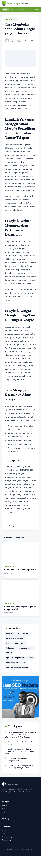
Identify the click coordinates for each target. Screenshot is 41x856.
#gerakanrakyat (12, 633)
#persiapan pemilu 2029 (15, 662)
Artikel (4, 809)
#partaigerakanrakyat (15, 638)
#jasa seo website (26, 648)
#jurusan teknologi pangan (17, 667)
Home (4, 830)
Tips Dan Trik (11, 19)
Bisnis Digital (6, 818)
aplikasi (4, 806)
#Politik (26, 633)
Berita (4, 812)
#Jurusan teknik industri (15, 643)
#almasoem (10, 648)
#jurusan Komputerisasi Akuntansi (19, 657)
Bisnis (4, 815)
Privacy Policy (7, 837)
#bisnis (9, 653)
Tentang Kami (7, 840)
